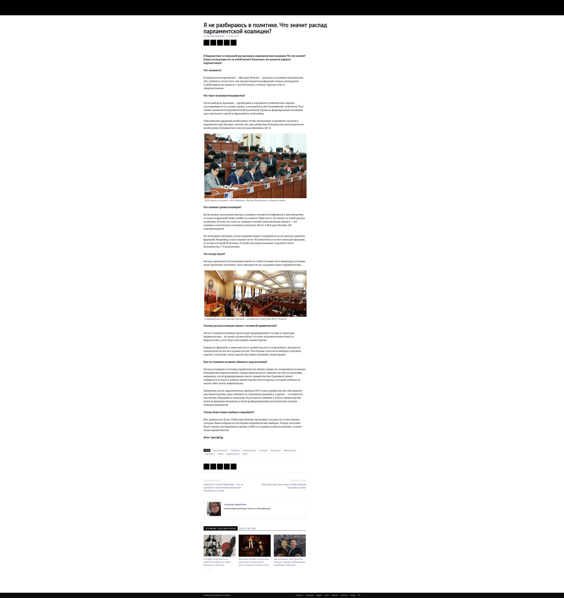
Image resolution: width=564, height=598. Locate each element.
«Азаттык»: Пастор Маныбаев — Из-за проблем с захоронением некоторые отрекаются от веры (223, 487)
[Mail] (231, 513)
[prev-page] (205, 571)
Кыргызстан (276, 450)
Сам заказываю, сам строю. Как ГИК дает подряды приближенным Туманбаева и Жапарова (289, 562)
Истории (310, 595)
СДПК (245, 454)
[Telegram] (227, 43)
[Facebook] (206, 43)
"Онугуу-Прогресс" (220, 450)
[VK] (220, 43)
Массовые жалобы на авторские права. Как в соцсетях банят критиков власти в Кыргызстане (254, 562)
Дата (327, 595)
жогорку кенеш (249, 450)
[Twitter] (213, 43)
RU (359, 595)
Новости (299, 595)
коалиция (263, 450)
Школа (335, 595)
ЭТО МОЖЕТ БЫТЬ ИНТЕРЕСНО (220, 528)
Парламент (209, 454)
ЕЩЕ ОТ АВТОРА (247, 528)
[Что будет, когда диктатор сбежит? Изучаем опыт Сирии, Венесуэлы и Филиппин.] (220, 546)
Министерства (290, 450)
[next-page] (210, 571)
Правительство (233, 454)
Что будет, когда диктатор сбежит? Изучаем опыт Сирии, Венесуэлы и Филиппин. (217, 562)
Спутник (344, 595)
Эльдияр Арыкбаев (215, 36)
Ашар (352, 595)
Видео (319, 595)
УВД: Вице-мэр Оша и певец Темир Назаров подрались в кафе (283, 486)
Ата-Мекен (235, 450)
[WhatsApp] (233, 43)
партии (220, 454)
